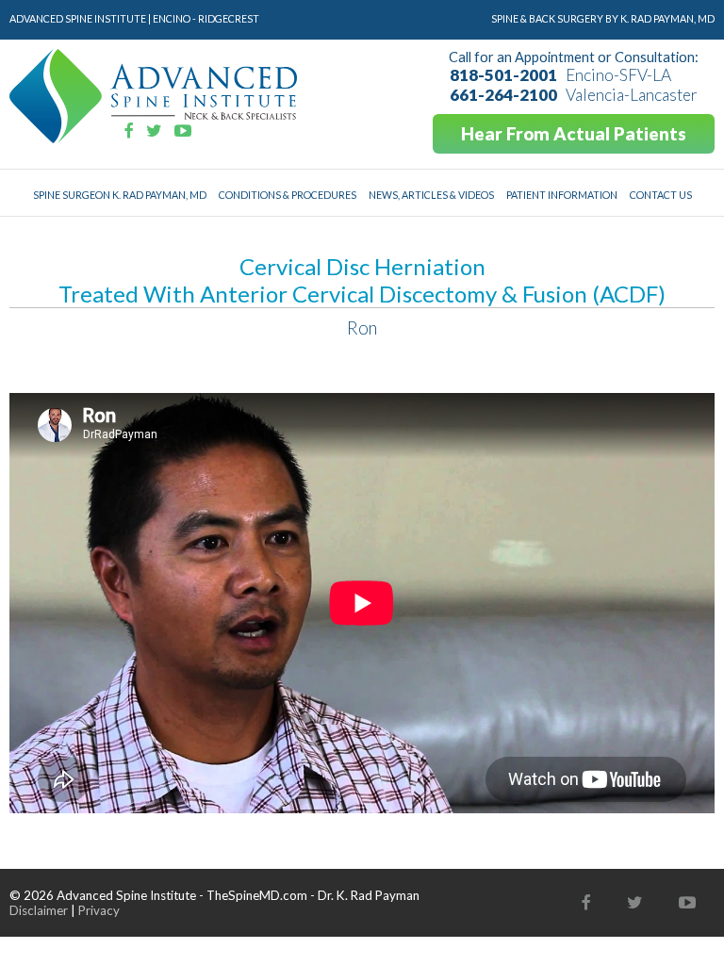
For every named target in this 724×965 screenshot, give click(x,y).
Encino (171, 18)
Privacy (99, 910)
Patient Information (561, 194)
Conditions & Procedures (287, 194)
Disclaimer (38, 910)
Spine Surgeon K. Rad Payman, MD (119, 194)
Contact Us (661, 194)
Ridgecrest (228, 18)
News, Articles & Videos (431, 194)
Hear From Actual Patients (573, 133)
